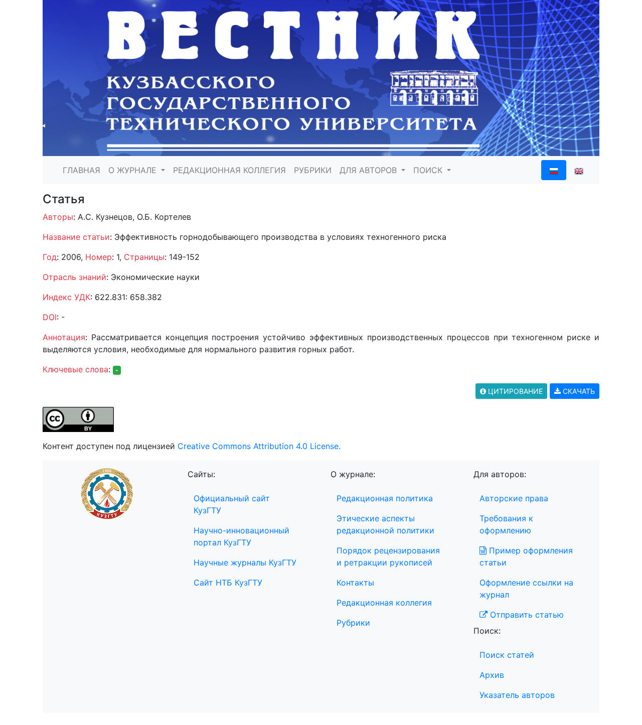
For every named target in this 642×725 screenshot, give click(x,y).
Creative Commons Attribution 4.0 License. (259, 446)
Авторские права (513, 498)
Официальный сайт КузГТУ (232, 504)
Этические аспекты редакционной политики (385, 524)
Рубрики (353, 623)
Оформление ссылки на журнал (526, 588)
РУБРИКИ (313, 170)
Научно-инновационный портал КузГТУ (241, 536)
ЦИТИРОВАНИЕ (514, 391)
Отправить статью (526, 615)
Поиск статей (506, 655)
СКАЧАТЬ (578, 391)
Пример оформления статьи (526, 556)
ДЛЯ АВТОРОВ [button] (369, 170)
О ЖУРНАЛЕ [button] (133, 170)
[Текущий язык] (553, 170)
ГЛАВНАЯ (81, 170)
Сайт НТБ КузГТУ (228, 582)
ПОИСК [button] (429, 170)
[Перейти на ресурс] (321, 77)
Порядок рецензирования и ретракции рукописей (388, 556)
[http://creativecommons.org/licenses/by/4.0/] (78, 418)
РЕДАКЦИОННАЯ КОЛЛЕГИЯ (229, 170)
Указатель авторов (517, 695)
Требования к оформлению (506, 524)
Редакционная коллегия (384, 603)
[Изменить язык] (578, 170)
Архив (491, 675)
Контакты (355, 582)
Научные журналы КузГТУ (245, 562)
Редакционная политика (385, 498)
